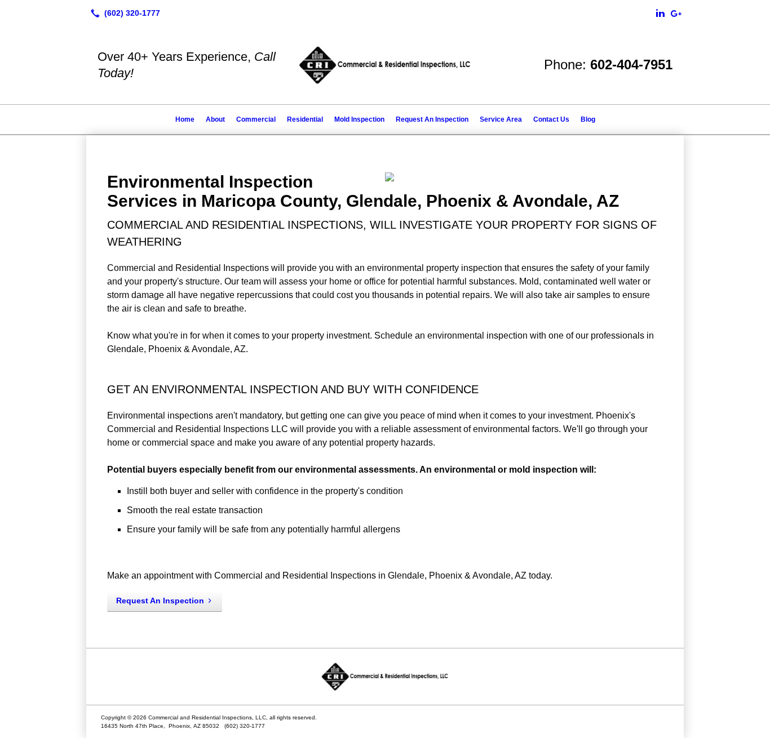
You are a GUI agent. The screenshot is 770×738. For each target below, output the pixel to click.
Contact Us (551, 119)
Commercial (256, 119)
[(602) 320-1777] (123, 13)
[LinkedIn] (660, 13)
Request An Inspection (432, 119)
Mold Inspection (359, 119)
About (215, 119)
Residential (305, 119)
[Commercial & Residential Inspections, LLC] (385, 676)
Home (184, 119)
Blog (588, 119)
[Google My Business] (676, 13)
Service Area (501, 119)
